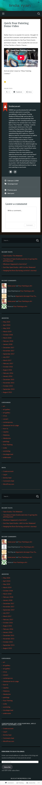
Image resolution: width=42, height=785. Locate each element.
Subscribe (7, 767)
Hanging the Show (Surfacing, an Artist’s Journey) (19, 270)
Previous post (12, 190)
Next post (11, 193)
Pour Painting (8, 444)
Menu (3, 14)
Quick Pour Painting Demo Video (16, 25)
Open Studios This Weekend (12, 256)
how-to (5, 428)
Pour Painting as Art (25, 286)
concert (5, 419)
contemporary (8, 422)
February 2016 (8, 373)
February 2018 (8, 341)
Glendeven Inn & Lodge (11, 425)
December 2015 (8, 379)
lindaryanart (12, 286)
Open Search (38, 14)
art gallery (6, 409)
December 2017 (8, 347)
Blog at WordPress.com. (21, 778)
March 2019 (7, 331)
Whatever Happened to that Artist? (15, 264)
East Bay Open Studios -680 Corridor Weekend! (19, 267)
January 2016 (7, 376)
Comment (29, 225)
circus (5, 416)
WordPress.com (8, 484)
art (4, 406)
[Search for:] (21, 240)
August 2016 (7, 370)
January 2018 (7, 344)
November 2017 (8, 351)
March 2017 (7, 360)
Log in (5, 474)
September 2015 (8, 389)
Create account (8, 471)
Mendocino (7, 438)
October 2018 (8, 335)
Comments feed (8, 481)
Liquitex (6, 432)
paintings (6, 441)
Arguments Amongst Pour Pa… (26, 296)
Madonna (6, 435)
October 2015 (8, 386)
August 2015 (7, 392)
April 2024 (6, 325)
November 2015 (8, 383)
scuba (5, 448)
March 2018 (7, 338)
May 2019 (6, 328)
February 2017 (8, 363)
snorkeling (6, 451)
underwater (7, 457)
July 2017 (6, 357)
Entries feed (7, 478)
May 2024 (6, 322)
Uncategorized (13, 184)
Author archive (10, 172)
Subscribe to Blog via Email (13, 751)
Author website (15, 172)
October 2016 (8, 367)
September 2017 (8, 354)
